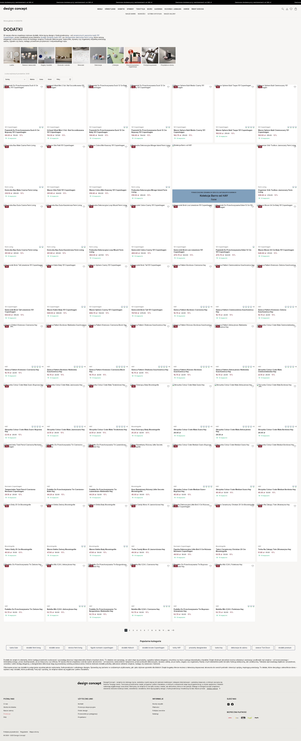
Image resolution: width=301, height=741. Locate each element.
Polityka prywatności (11, 732)
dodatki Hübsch (128, 648)
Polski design (83, 710)
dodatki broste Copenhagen (153, 648)
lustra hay (219, 648)
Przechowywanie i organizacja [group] (133, 66)
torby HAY (177, 648)
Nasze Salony (170, 14)
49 (169, 630)
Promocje (7, 714)
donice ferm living (75, 648)
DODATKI (19, 21)
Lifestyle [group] (115, 65)
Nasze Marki (131, 14)
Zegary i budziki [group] (46, 65)
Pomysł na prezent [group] (150, 65)
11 (163, 630)
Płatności (155, 707)
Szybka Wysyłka (155, 14)
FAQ (5, 717)
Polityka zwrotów (158, 710)
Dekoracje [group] (98, 65)
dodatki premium (284, 648)
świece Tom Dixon (263, 648)
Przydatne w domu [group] (167, 65)
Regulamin (24, 732)
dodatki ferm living (33, 648)
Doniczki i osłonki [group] (64, 65)
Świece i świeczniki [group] (29, 65)
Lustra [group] (12, 65)
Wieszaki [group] (81, 65)
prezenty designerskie (198, 648)
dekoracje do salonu (239, 648)
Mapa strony (34, 732)
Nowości (141, 14)
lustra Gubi (14, 648)
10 (159, 630)
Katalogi (155, 714)
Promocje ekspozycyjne (86, 707)
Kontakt (80, 704)
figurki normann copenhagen (102, 648)
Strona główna (8, 21)
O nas (6, 704)
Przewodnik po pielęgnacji (87, 714)
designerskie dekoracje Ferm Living (79, 37)
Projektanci (82, 717)
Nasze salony (8, 710)
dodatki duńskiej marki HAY (51, 37)
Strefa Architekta (10, 707)
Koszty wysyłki (157, 704)
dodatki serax (54, 648)
